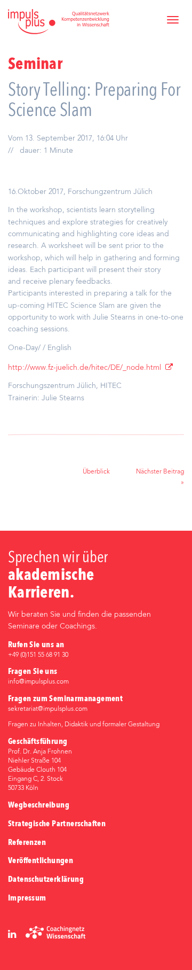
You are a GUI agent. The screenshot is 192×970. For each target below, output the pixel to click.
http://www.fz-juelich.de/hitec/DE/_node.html (84, 367)
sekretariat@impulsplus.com (47, 709)
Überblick (96, 472)
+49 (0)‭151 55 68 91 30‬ (38, 655)
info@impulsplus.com (38, 682)
